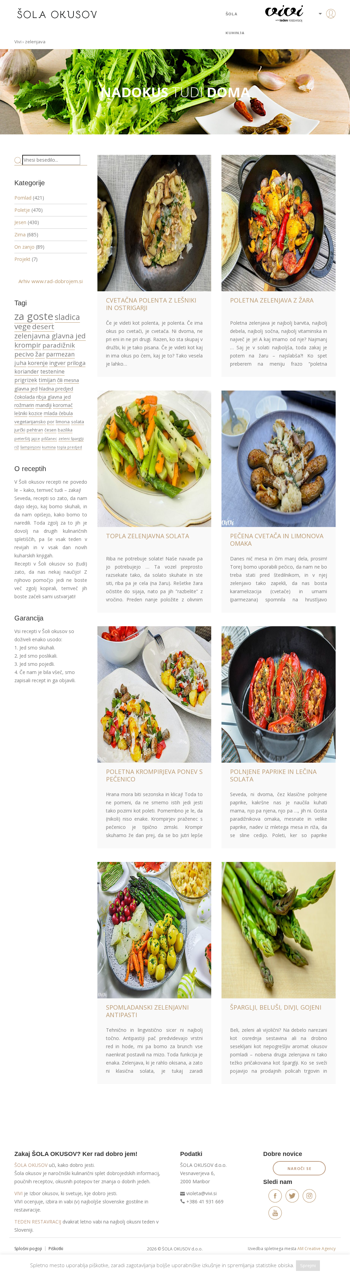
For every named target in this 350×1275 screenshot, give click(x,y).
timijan (47, 380)
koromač (63, 405)
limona (63, 422)
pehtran (35, 430)
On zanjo (24, 247)
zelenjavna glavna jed (50, 335)
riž (16, 447)
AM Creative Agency (316, 1248)
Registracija (320, 37)
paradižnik (58, 345)
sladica (67, 316)
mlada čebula (58, 413)
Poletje (22, 210)
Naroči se (299, 1168)
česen (50, 430)
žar (40, 354)
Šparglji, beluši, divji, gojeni (275, 1007)
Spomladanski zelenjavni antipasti (147, 1011)
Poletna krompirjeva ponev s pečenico (154, 775)
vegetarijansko (30, 422)
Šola (232, 14)
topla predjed (69, 447)
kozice (35, 413)
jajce (35, 438)
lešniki (20, 413)
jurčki (19, 430)
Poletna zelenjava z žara (271, 300)
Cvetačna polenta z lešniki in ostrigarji (151, 304)
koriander (26, 371)
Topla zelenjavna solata (147, 536)
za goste (33, 316)
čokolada (24, 397)
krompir (27, 345)
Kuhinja (235, 33)
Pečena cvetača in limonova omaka (276, 539)
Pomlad (22, 197)
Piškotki (56, 1248)
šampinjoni (30, 447)
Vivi (18, 42)
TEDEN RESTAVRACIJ (37, 1221)
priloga (76, 363)
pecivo (24, 354)
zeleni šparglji (71, 438)
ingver (57, 363)
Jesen (20, 222)
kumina (49, 447)
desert (43, 326)
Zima (20, 234)
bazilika (65, 430)
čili (60, 380)
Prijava (320, 27)
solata (77, 422)
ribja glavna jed (53, 397)
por (50, 422)
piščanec (49, 438)
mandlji (44, 405)
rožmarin (24, 405)
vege (22, 326)
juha (20, 363)
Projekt (22, 259)
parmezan (60, 354)
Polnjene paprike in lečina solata (273, 775)
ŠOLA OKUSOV (31, 1165)
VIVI (18, 1193)
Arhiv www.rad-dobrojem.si (50, 281)
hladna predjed (56, 388)
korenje (38, 363)
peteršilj (22, 438)
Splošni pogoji (28, 1248)
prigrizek (25, 380)
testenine (52, 371)
